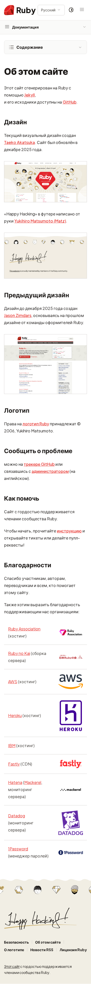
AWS (12, 681)
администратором (50, 471)
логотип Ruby (35, 423)
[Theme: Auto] (71, 10)
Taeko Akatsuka (19, 142)
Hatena (15, 782)
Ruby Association (24, 628)
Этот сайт (12, 966)
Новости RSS (41, 949)
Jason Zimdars (17, 315)
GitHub (69, 102)
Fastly (14, 764)
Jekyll (29, 94)
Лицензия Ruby (73, 949)
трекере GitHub (39, 464)
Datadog (16, 815)
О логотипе (14, 949)
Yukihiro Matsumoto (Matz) (40, 221)
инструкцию (69, 530)
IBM (11, 745)
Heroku (15, 715)
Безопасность (16, 942)
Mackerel (32, 782)
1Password (18, 848)
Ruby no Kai (19, 653)
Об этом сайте (48, 942)
